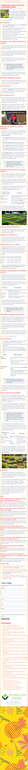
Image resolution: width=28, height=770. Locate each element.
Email (2, 604)
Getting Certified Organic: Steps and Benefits (11, 689)
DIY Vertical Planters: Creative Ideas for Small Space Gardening (15, 657)
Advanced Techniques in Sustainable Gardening (12, 682)
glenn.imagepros (20, 8)
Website (2, 608)
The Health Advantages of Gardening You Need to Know (13, 627)
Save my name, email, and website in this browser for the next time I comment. (13, 615)
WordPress (10, 707)
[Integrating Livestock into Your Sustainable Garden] (5, 17)
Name (2, 599)
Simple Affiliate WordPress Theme (18, 707)
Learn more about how (6, 336)
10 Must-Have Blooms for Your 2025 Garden (11, 625)
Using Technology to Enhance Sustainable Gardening (13, 687)
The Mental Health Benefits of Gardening (10, 686)
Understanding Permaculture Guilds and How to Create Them (15, 2)
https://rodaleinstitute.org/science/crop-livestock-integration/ (13, 566)
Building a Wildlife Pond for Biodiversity (10, 681)
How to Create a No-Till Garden (8, 684)
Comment (3, 588)
